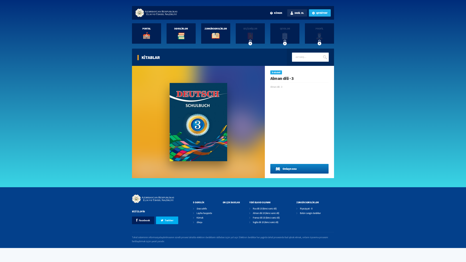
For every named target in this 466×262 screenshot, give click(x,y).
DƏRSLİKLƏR (181, 28)
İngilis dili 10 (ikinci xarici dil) (265, 222)
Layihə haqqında (204, 213)
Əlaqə (199, 222)
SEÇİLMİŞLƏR (250, 28)
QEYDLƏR (285, 28)
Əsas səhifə (202, 208)
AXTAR (325, 57)
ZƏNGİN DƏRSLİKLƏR (215, 28)
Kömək (200, 218)
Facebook (144, 220)
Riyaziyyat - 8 (306, 208)
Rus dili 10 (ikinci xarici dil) (265, 208)
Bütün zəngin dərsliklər (310, 213)
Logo (156, 13)
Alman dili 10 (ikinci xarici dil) (266, 213)
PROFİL (319, 28)
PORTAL (146, 28)
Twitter (169, 220)
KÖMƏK (278, 13)
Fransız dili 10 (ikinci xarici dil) (266, 218)
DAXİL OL (299, 13)
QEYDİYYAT (321, 13)
